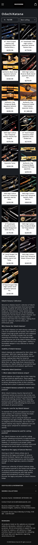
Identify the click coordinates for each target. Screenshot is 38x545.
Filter (9, 20)
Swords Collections (10, 491)
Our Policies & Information (12, 485)
